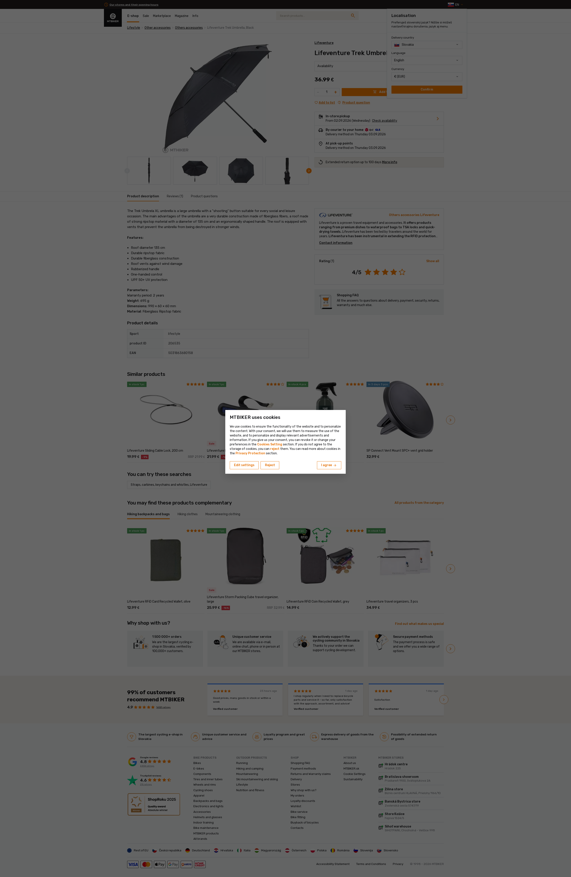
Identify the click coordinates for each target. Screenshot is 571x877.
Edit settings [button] (244, 465)
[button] (274, 449)
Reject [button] (270, 465)
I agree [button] (329, 465)
